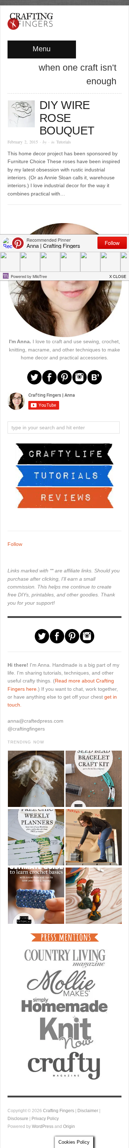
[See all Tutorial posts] (64, 475)
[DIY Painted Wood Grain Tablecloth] (93, 895)
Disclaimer (87, 1110)
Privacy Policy (45, 1118)
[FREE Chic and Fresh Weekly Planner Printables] (36, 837)
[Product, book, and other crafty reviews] (64, 497)
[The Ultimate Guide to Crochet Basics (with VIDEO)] (36, 895)
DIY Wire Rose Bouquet (67, 118)
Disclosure (18, 1118)
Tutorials (63, 142)
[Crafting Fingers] (30, 19)
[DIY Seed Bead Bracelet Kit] (93, 778)
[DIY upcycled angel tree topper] (36, 778)
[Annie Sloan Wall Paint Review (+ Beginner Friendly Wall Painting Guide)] (93, 837)
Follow (15, 544)
